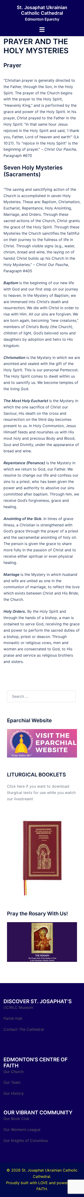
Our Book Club (16, 1118)
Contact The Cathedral (24, 1029)
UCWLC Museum (19, 1007)
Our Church (14, 1071)
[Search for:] (41, 696)
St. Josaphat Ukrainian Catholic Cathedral (42, 10)
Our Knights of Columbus (26, 1140)
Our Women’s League (23, 1129)
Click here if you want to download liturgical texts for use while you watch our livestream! (41, 792)
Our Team (12, 1082)
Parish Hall (13, 1018)
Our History (14, 1093)
